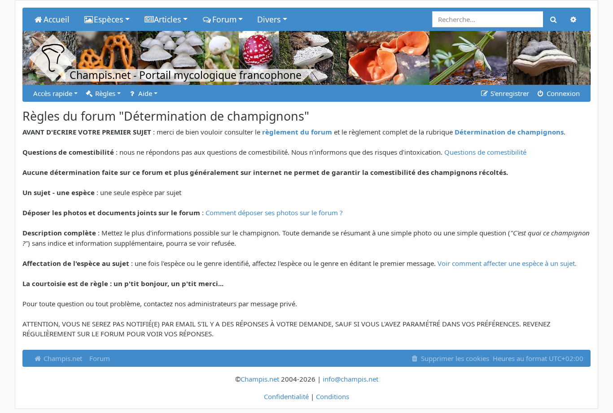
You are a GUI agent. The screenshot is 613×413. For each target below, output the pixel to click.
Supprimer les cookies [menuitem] (454, 358)
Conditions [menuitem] (332, 396)
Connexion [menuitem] (562, 93)
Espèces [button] (108, 19)
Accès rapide (52, 93)
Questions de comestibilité (485, 152)
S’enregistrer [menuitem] (509, 93)
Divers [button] (268, 19)
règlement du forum (297, 131)
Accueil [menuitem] (57, 19)
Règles (104, 93)
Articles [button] (167, 19)
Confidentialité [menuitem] (286, 396)
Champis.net (62, 358)
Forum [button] (224, 19)
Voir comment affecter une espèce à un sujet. (507, 263)
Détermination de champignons (509, 131)
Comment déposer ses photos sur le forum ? (274, 212)
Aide (144, 93)
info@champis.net (350, 378)
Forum (99, 358)
